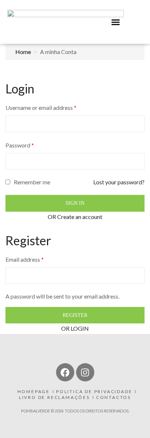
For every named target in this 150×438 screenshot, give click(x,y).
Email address (24, 259)
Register (75, 315)
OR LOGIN (75, 328)
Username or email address (40, 107)
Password (19, 145)
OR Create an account (75, 216)
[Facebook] (65, 372)
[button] (116, 22)
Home (23, 51)
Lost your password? (119, 181)
